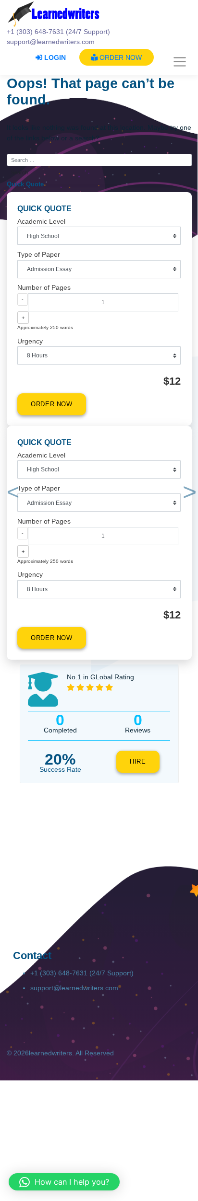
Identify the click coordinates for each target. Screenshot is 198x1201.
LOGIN (54, 57)
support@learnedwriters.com (74, 988)
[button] (11, 494)
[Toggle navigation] (180, 62)
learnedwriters (50, 1053)
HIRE (138, 761)
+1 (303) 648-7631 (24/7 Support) (82, 973)
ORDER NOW (120, 57)
